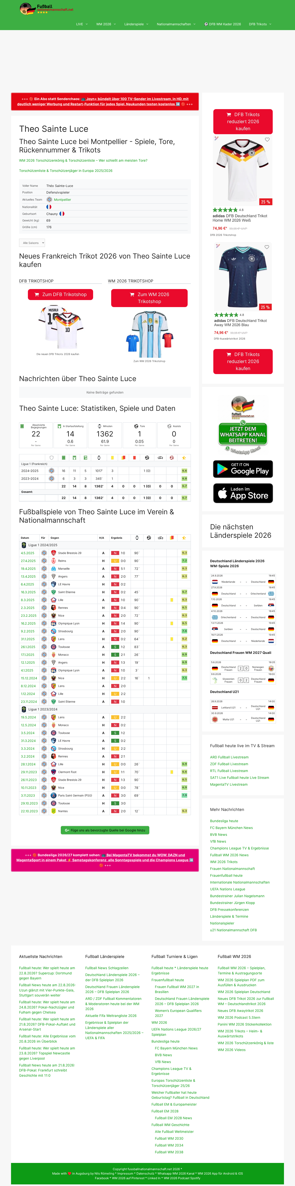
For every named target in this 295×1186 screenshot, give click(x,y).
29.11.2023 (29, 772)
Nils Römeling (104, 1173)
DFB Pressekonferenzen (229, 910)
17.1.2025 (27, 655)
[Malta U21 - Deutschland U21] (243, 717)
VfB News (218, 841)
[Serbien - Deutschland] (243, 627)
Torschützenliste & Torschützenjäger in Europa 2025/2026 (66, 171)
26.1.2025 (28, 647)
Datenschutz (145, 1173)
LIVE (79, 24)
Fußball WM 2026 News (229, 855)
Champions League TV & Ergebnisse (239, 848)
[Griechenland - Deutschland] (243, 615)
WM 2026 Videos (232, 1050)
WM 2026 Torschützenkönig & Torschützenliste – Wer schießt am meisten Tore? (83, 160)
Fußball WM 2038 (169, 1152)
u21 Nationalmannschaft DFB (233, 930)
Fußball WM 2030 (169, 1138)
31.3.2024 (28, 741)
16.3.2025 (28, 592)
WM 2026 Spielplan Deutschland (244, 992)
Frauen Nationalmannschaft (232, 869)
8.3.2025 (28, 600)
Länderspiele (134, 24)
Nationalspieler (222, 923)
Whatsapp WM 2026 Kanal (176, 1173)
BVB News (218, 835)
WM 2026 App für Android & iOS (220, 1173)
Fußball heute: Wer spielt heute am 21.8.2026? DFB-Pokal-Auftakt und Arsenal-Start (47, 1024)
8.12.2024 (28, 686)
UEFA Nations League (227, 889)
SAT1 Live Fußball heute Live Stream (239, 778)
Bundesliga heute (224, 821)
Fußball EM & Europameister (174, 1104)
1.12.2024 (28, 694)
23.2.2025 (29, 616)
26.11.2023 (29, 780)
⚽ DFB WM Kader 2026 (222, 24)
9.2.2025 (28, 631)
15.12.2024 (29, 678)
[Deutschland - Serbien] (243, 603)
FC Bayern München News (231, 828)
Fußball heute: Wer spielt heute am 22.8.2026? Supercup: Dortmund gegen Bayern (47, 973)
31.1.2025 (28, 639)
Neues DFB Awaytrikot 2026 (240, 1011)
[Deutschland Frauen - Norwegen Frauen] (243, 666)
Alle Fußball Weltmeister (174, 1132)
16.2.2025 (28, 623)
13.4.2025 (28, 576)
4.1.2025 (27, 670)
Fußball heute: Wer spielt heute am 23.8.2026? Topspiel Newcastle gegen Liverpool (47, 1053)
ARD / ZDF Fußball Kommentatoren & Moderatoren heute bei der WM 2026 (113, 1004)
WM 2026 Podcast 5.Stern (239, 1018)
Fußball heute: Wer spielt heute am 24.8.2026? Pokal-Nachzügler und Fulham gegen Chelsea (47, 1007)
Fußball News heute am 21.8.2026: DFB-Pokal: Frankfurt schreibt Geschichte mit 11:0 (47, 1070)
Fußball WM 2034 (169, 1145)
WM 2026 (103, 24)
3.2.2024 (28, 756)
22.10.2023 (29, 811)
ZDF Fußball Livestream (229, 764)
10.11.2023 (28, 788)
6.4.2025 (27, 584)
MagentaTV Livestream (229, 784)
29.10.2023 (29, 803)
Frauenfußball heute (226, 876)
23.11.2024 (29, 702)
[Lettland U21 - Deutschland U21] (243, 705)
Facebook (102, 1178)
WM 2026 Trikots (224, 862)
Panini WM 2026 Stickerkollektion (245, 1024)
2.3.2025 (28, 608)
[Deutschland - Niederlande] (243, 639)
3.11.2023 (28, 795)
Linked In (154, 1178)
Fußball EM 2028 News (173, 1118)
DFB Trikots (258, 24)
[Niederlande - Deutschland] (243, 580)
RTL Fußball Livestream (229, 771)
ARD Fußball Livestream (229, 757)
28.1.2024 (28, 764)
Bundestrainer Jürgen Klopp (232, 903)
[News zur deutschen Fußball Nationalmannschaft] (46, 9)
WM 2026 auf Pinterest (128, 1178)
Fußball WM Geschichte (170, 1125)
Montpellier (62, 200)
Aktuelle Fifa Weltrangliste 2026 (111, 1016)
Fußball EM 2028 (165, 1111)
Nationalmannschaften (174, 24)
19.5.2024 (28, 717)
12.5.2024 (28, 725)
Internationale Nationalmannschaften (240, 882)
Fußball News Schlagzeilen (106, 968)
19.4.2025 (28, 569)
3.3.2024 (28, 749)
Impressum (125, 1173)
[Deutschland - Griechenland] (243, 592)
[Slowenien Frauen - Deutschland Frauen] (243, 678)
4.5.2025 (27, 553)
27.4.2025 (28, 561)
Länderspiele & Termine (229, 916)
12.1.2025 (28, 662)
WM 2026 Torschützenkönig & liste (246, 1043)
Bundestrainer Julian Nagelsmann (237, 896)
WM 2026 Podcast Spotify (182, 1178)
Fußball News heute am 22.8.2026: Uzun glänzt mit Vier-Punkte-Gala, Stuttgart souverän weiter (47, 990)
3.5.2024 (28, 733)
